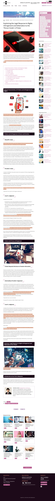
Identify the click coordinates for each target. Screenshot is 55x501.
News (12, 5)
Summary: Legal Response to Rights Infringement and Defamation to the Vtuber (18, 81)
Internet (16, 30)
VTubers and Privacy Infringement (11, 75)
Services (19, 5)
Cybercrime (49, 21)
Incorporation (41, 26)
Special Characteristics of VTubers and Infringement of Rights (16, 67)
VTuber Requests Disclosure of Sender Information (16, 76)
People (16, 5)
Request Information (44, 484)
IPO (47, 26)
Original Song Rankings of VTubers (47, 120)
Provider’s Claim (10, 72)
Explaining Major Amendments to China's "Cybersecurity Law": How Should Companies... (48, 161)
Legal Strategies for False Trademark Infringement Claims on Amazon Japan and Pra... (47, 136)
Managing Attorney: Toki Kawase (24, 387)
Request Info (49, 2)
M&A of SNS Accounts (42, 31)
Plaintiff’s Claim (10, 70)
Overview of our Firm (6, 5)
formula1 (41, 23)
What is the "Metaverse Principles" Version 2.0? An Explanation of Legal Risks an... (47, 156)
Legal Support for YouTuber (43, 29)
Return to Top (27, 467)
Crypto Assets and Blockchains (43, 21)
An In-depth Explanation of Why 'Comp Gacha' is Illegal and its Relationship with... (47, 116)
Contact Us (44, 2)
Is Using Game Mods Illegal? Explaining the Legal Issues (47, 125)
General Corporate (45, 23)
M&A (47, 29)
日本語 (47, 1)
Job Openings (25, 5)
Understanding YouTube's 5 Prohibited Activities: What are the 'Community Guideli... (48, 131)
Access (7, 484)
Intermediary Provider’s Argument (13, 78)
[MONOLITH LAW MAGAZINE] (46, 5)
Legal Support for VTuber (13, 403)
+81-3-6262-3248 (45, 478)
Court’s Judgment (10, 73)
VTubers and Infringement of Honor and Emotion (14, 69)
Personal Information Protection (43, 34)
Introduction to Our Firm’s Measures (11, 83)
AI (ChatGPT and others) (42, 18)
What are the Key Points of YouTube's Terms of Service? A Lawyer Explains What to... (47, 146)
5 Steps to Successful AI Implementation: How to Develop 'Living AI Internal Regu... (47, 151)
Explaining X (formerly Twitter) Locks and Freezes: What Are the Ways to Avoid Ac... (47, 141)
